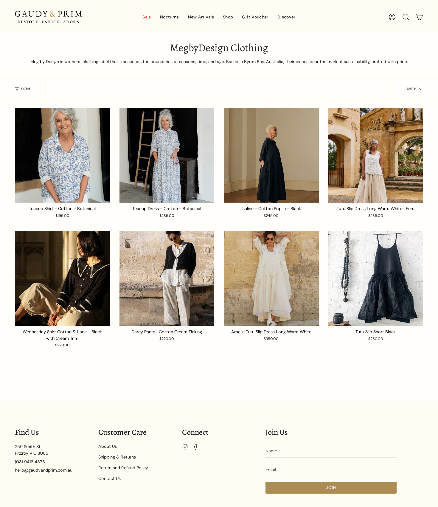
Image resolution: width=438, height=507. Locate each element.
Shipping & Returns (117, 457)
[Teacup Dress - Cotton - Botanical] (167, 155)
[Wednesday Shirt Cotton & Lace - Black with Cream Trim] (62, 278)
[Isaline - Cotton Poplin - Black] (271, 155)
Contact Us (109, 478)
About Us (107, 446)
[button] (170, 17)
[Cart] (419, 17)
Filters (25, 88)
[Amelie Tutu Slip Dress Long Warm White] (271, 278)
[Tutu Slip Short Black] (375, 278)
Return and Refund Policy (123, 467)
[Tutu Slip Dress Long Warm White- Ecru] (375, 155)
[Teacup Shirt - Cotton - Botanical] (62, 155)
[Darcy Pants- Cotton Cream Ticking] (167, 278)
